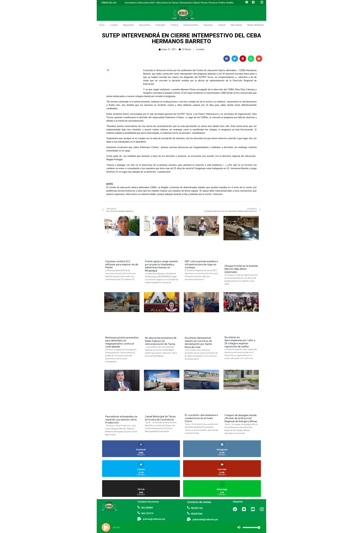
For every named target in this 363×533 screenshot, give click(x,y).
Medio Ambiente (255, 25)
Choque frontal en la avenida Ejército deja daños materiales (241, 268)
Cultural (221, 25)
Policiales (160, 25)
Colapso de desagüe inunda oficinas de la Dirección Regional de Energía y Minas (240, 418)
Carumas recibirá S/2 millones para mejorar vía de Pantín (121, 264)
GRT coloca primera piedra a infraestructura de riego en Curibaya (201, 264)
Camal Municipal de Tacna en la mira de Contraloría (160, 418)
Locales (114, 25)
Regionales (128, 25)
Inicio (102, 25)
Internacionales (190, 25)
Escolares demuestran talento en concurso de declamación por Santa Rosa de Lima (198, 342)
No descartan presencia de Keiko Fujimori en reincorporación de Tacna (160, 340)
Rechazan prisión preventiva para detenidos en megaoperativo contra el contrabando (121, 342)
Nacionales (144, 25)
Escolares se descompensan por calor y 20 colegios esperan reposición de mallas (239, 342)
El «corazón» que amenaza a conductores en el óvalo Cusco (201, 418)
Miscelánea (236, 25)
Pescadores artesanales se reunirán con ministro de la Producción (121, 419)
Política (174, 25)
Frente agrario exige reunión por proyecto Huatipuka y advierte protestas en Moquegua (161, 266)
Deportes (208, 25)
